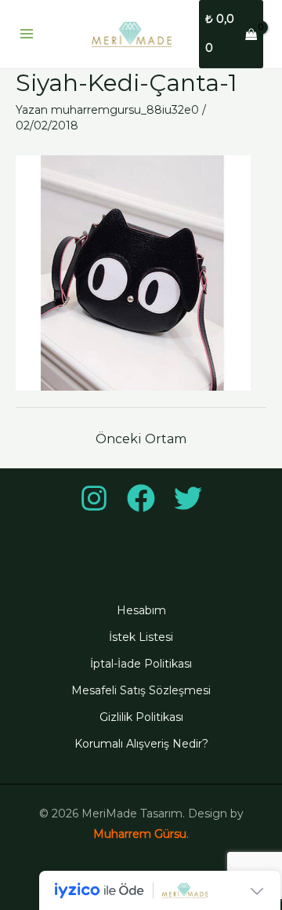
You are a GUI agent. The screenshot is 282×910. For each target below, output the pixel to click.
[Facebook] (141, 498)
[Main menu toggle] (26, 34)
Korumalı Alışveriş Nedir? (141, 744)
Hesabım (141, 610)
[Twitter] (188, 498)
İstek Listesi (141, 637)
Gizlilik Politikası (141, 717)
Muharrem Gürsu (139, 834)
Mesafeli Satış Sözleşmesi (141, 690)
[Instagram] (94, 498)
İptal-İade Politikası (141, 664)
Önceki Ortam (141, 438)
